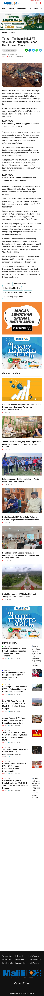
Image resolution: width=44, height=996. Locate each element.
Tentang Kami (7, 956)
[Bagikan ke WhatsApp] (36, 50)
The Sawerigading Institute (13, 297)
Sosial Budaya (34, 963)
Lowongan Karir (21, 963)
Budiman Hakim (20, 284)
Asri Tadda (7, 284)
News (4, 8)
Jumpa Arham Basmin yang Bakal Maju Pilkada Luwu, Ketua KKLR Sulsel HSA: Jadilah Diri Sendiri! (21, 444)
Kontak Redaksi (7, 963)
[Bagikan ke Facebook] (30, 50)
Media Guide (6, 960)
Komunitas (34, 8)
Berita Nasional (34, 956)
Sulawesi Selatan (35, 960)
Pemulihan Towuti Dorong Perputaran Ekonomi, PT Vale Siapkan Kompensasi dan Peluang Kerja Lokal (20, 555)
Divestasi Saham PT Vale (12, 292)
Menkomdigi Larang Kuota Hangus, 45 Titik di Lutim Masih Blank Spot (13, 674)
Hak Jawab (19, 956)
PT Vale (28, 292)
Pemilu (11, 8)
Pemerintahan (22, 8)
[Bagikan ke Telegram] (40, 50)
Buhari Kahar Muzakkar (11, 288)
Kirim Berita (19, 960)
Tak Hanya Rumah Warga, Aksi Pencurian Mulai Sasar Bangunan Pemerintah (15, 751)
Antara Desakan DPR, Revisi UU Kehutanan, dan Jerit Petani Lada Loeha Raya (14, 720)
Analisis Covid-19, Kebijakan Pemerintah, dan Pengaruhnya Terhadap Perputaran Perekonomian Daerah (21, 407)
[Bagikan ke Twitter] (33, 50)
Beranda (5, 32)
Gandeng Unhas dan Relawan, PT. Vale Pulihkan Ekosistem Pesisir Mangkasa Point (14, 689)
